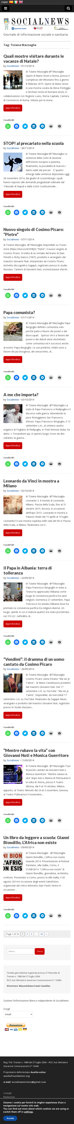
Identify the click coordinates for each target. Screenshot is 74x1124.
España (11, 2)
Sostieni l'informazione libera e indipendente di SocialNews (36, 1000)
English (21, 2)
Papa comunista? (19, 312)
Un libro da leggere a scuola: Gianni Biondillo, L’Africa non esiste (36, 840)
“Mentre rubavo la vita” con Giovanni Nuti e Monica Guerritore (36, 753)
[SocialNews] (37, 21)
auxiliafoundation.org (16, 1075)
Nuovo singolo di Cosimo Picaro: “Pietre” (33, 232)
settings (28, 1111)
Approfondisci (13, 107)
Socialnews (13, 66)
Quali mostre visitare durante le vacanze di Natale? (33, 59)
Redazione (9, 1097)
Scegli (6, 1008)
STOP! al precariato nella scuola (33, 143)
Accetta (10, 1118)
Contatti (7, 1093)
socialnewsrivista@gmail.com (29, 1082)
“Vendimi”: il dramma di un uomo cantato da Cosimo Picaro (33, 662)
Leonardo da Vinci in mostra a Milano (31, 483)
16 (41, 934)
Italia (16, 2)
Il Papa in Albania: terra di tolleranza (27, 570)
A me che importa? (20, 394)
